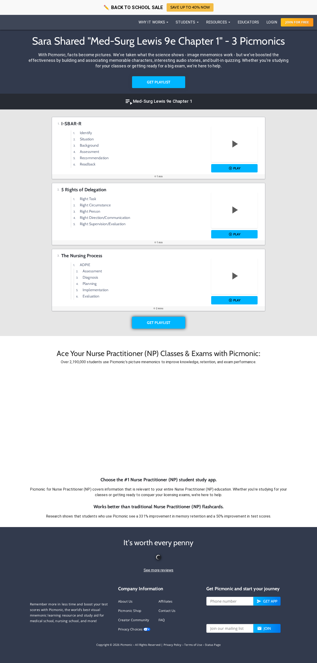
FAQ (161, 620)
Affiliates (165, 601)
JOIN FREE (297, 22)
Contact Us (167, 610)
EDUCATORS (248, 22)
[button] (158, 420)
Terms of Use (193, 645)
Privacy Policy (172, 645)
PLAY (236, 168)
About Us (125, 601)
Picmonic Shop (129, 610)
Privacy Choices (130, 629)
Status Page (213, 645)
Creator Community (133, 620)
